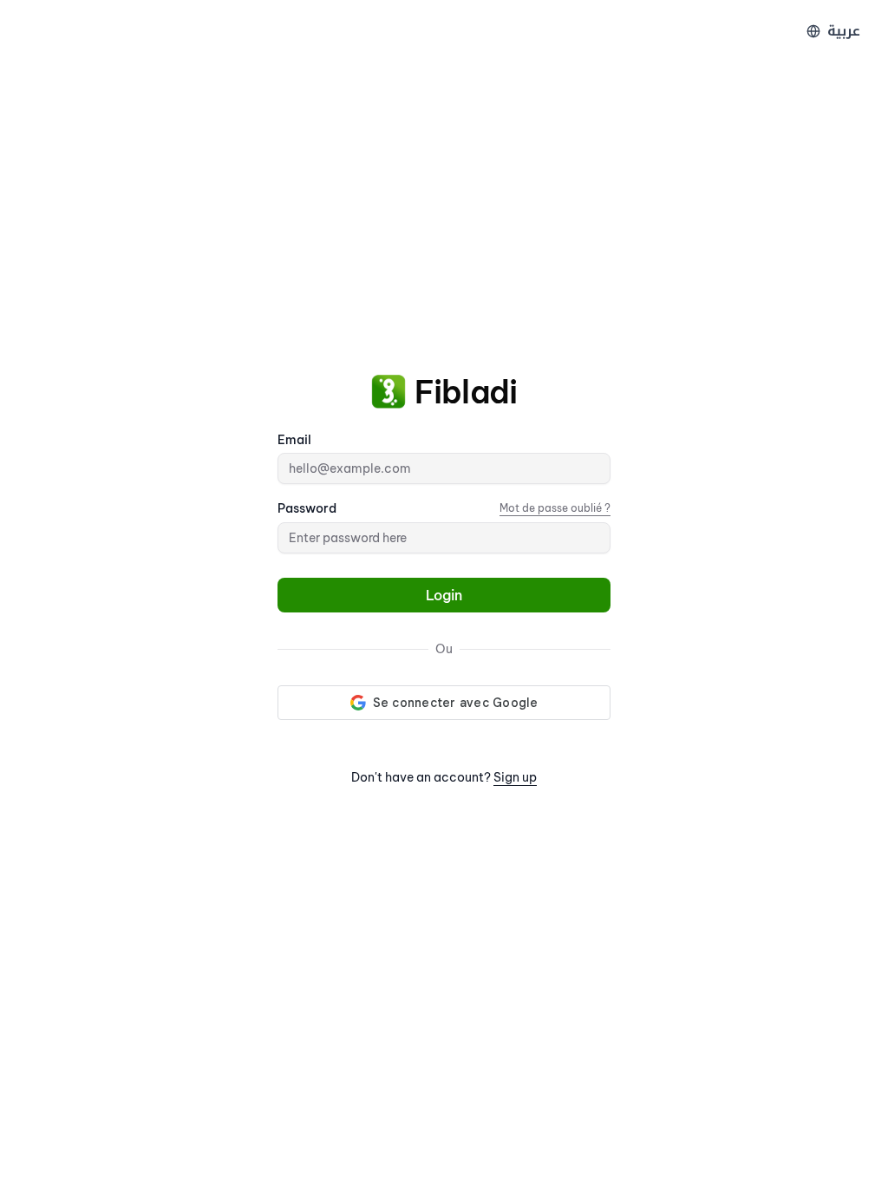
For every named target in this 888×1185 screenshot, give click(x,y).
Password (307, 508)
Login (444, 595)
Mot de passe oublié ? (555, 507)
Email (294, 440)
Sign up (515, 777)
